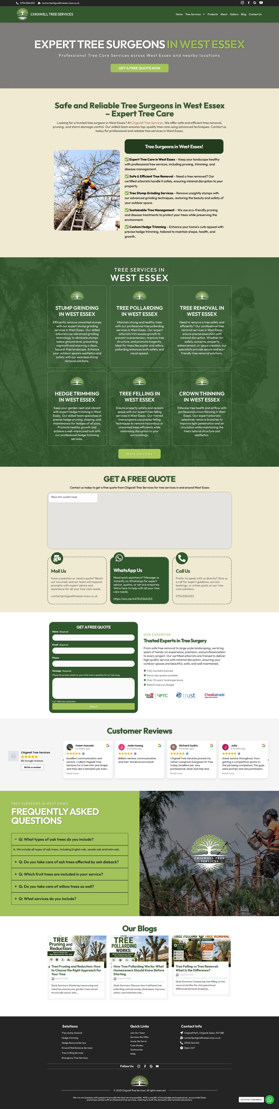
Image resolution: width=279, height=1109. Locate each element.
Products (213, 14)
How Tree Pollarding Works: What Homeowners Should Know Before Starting (139, 970)
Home (179, 14)
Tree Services (193, 14)
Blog (243, 14)
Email (60, 644)
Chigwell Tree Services (147, 123)
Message (61, 670)
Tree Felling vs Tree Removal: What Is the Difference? (197, 968)
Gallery (234, 14)
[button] (268, 760)
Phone (55, 657)
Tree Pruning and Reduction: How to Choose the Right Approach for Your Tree (76, 970)
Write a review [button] (32, 767)
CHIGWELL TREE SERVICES (52, 14)
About (223, 14)
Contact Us (255, 14)
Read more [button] (73, 773)
